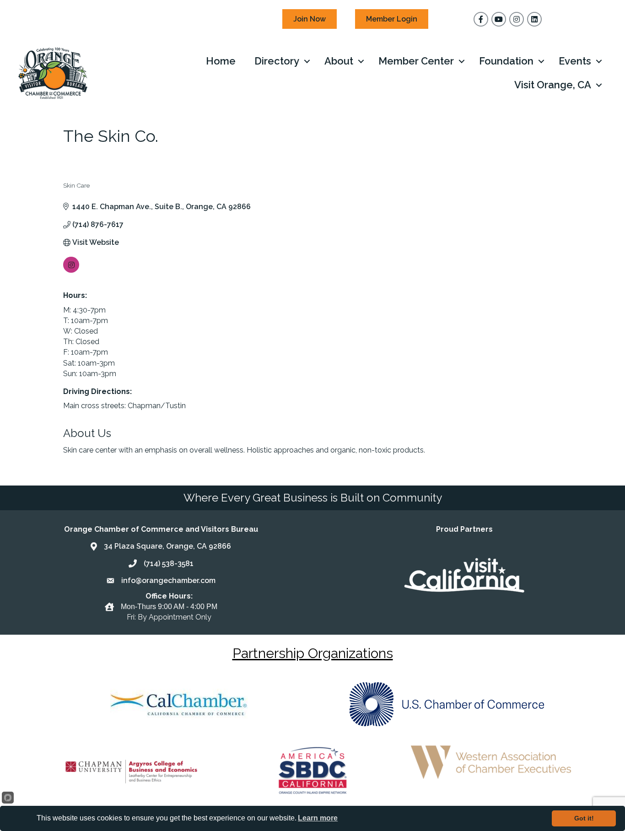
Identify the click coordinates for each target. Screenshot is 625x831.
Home (221, 61)
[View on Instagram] (71, 270)
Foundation (506, 61)
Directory (276, 61)
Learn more (318, 818)
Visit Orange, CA (552, 85)
